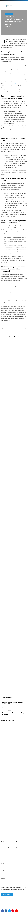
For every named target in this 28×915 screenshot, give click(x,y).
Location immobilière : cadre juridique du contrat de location (13, 578)
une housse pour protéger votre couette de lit (15, 83)
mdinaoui (8, 26)
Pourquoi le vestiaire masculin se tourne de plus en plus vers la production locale (13, 409)
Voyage (5, 679)
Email (3, 870)
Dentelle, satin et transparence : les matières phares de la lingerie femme (13, 483)
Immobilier (6, 571)
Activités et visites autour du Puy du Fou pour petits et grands (13, 688)
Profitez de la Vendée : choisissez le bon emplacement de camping (13, 555)
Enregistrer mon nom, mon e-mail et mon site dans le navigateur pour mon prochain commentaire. (13, 888)
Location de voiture (8, 363)
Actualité (6, 437)
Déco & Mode (6, 400)
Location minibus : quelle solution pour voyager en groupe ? (11, 372)
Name (3, 863)
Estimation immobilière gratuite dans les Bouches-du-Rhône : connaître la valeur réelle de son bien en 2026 (13, 615)
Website (3, 878)
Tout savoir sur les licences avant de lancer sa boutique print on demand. (12, 446)
